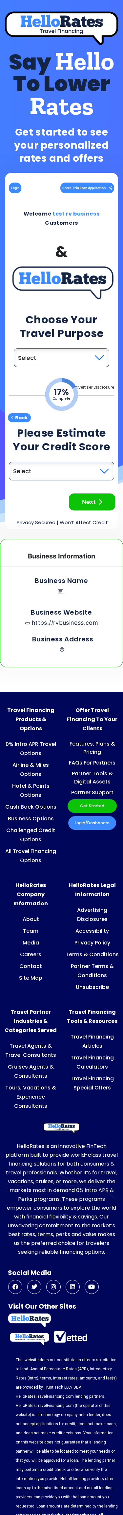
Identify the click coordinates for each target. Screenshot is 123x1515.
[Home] (61, 1128)
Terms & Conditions (92, 954)
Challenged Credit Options (30, 835)
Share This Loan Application (84, 188)
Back (21, 417)
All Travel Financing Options (30, 855)
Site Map (30, 978)
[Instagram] (53, 1287)
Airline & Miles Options (30, 769)
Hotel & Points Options (31, 790)
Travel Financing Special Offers (92, 1083)
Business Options (31, 818)
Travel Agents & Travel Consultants (30, 1050)
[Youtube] (92, 1287)
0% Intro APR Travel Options (31, 748)
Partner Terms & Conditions (92, 970)
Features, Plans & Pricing (92, 748)
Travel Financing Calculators (92, 1062)
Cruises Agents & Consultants (31, 1071)
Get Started (92, 806)
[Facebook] (15, 1287)
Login (15, 188)
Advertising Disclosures (92, 914)
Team (30, 931)
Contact (30, 966)
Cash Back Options (30, 807)
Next (89, 502)
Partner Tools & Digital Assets (92, 777)
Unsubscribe (92, 987)
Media (31, 942)
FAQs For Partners (92, 762)
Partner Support (92, 792)
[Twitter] (34, 1287)
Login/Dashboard (92, 823)
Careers (30, 954)
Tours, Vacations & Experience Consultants (30, 1097)
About (31, 919)
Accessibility (92, 931)
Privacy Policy (92, 942)
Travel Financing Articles (92, 1041)
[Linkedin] (73, 1287)
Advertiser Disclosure (93, 387)
